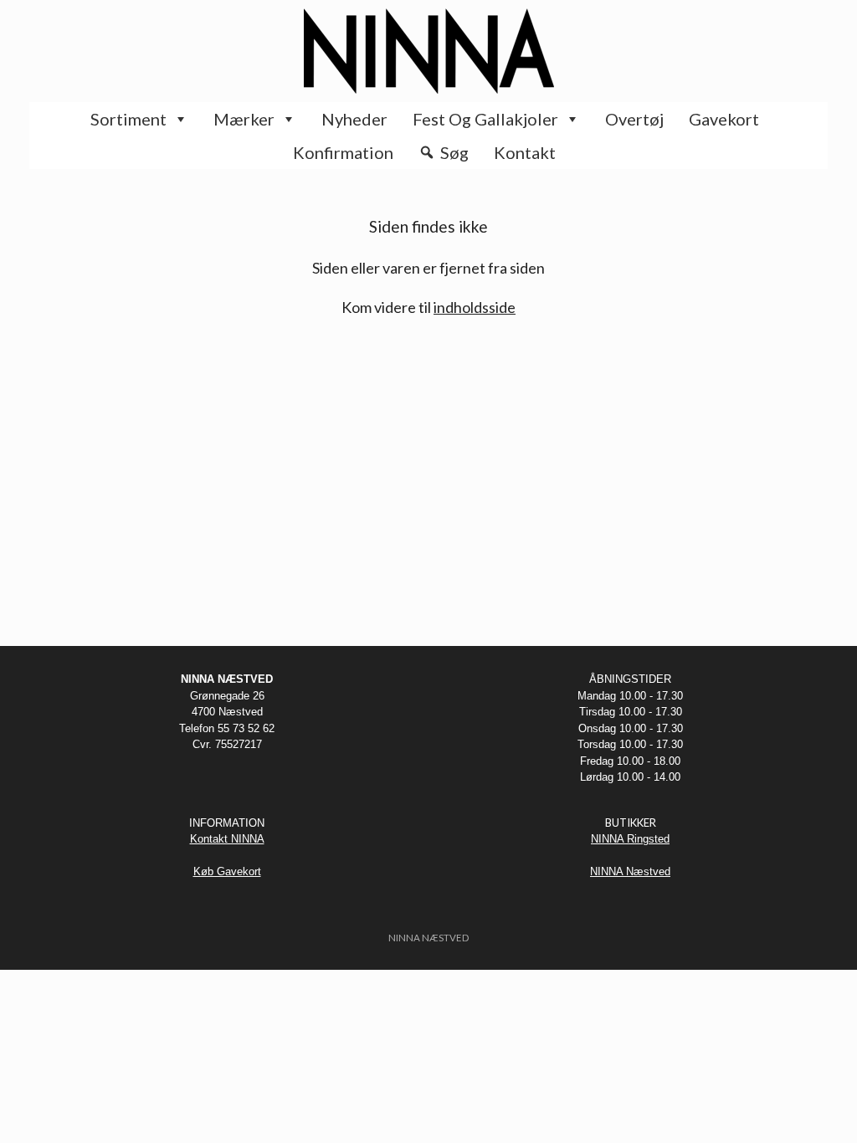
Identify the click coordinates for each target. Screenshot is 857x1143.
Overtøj (634, 119)
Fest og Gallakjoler (485, 119)
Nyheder (354, 119)
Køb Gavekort (227, 871)
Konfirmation (343, 152)
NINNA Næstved (630, 871)
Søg (454, 152)
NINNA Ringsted (630, 839)
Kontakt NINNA (227, 839)
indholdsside (475, 307)
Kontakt (525, 152)
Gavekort (724, 119)
